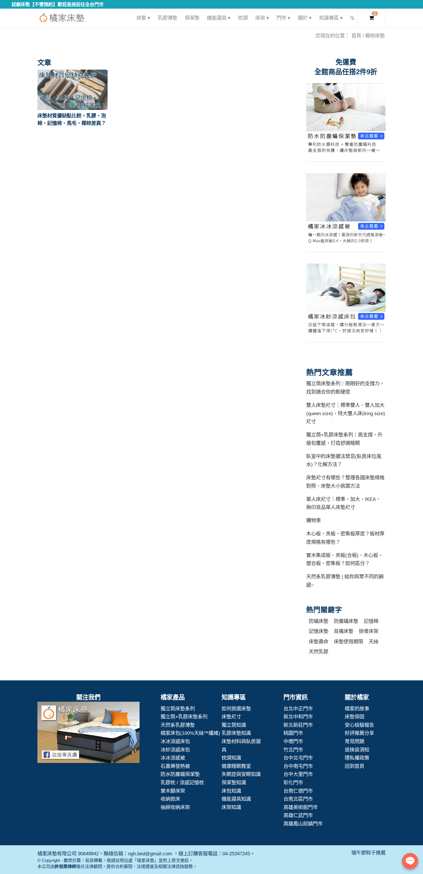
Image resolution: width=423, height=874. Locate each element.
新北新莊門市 (298, 725)
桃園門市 (293, 733)
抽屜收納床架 (175, 807)
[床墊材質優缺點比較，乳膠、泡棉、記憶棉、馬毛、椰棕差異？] (72, 90)
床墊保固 (354, 716)
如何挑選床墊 (236, 708)
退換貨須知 (357, 749)
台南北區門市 (298, 799)
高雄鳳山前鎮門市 (303, 823)
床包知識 (231, 790)
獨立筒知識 (234, 725)
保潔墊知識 (234, 782)
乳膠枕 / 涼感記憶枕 (182, 782)
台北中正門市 (298, 708)
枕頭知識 (231, 757)
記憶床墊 (318, 631)
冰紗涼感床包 (175, 749)
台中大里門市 (298, 774)
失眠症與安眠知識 (241, 774)
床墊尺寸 (231, 716)
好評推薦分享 (359, 733)
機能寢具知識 (236, 799)
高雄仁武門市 (298, 815)
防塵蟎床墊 (346, 621)
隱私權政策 (357, 757)
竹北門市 (293, 749)
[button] (72, 90)
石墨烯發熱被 (175, 766)
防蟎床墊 (318, 621)
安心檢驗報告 (359, 725)
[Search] (352, 18)
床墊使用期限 (348, 641)
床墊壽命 (318, 641)
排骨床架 (368, 631)
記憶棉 (371, 621)
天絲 (373, 641)
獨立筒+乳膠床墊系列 (184, 716)
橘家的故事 (357, 708)
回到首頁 (354, 766)
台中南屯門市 (298, 766)
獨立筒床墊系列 (178, 708)
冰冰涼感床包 (175, 741)
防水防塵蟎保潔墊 (180, 774)
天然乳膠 (318, 651)
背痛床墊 (343, 631)
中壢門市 (293, 741)
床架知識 (231, 807)
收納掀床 (170, 799)
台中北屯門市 (298, 757)
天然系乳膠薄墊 (178, 725)
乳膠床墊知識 (236, 733)
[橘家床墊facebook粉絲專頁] (88, 734)
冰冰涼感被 (173, 757)
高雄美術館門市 (300, 807)
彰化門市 (293, 782)
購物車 (313, 520)
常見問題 (354, 741)
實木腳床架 (173, 790)
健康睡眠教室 (236, 766)
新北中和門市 (298, 716)
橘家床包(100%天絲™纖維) (190, 733)
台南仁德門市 (298, 790)
